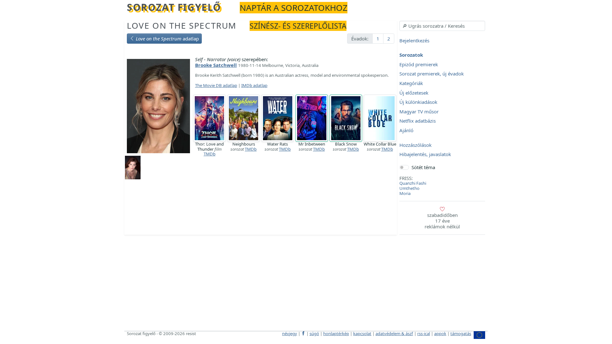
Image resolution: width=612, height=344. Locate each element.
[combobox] (442, 26)
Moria (405, 193)
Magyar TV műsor (419, 111)
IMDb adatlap (254, 85)
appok (440, 333)
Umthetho (409, 188)
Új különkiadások (418, 102)
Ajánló (406, 130)
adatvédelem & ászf (394, 333)
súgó (314, 333)
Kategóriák (411, 83)
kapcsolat (362, 333)
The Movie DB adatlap (216, 85)
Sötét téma (423, 167)
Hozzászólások (415, 145)
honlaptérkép (336, 333)
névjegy (289, 333)
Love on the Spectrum (182, 25)
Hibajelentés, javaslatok (425, 154)
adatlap (167, 38)
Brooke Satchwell (216, 65)
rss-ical (423, 333)
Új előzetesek (413, 93)
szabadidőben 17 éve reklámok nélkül (442, 221)
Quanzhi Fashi (412, 183)
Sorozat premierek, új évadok (431, 74)
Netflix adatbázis (417, 121)
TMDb (209, 154)
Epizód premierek (418, 64)
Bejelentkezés (414, 40)
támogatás (460, 333)
